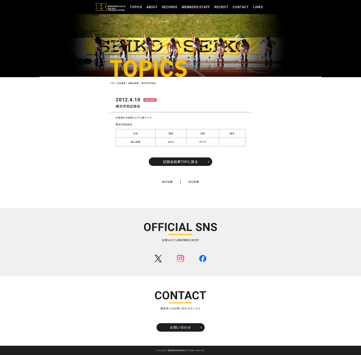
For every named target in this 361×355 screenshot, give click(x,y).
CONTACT (241, 7)
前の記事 (167, 181)
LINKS (258, 7)
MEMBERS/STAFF (196, 7)
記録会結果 (150, 99)
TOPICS (136, 7)
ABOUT (152, 7)
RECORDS (169, 7)
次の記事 (193, 181)
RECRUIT (221, 7)
